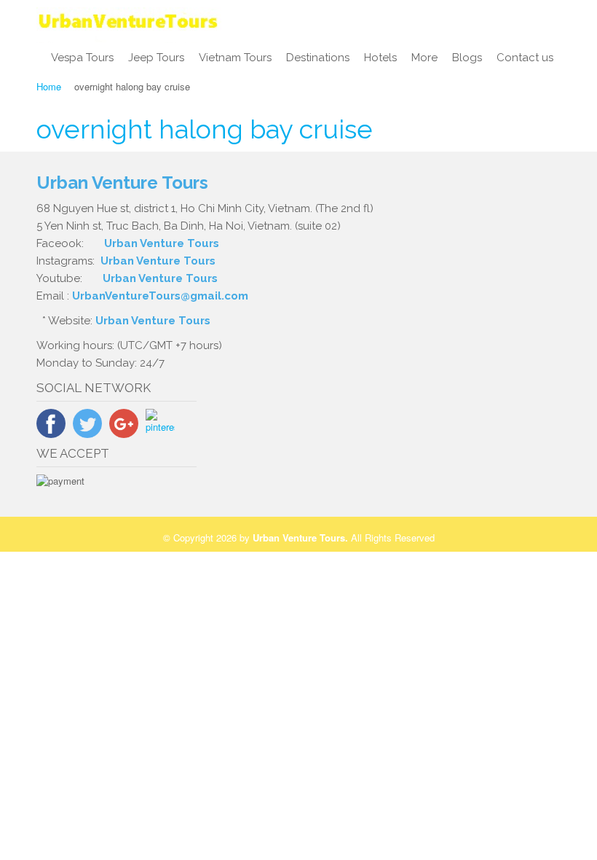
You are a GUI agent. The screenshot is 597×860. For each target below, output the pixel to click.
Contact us (525, 57)
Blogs (467, 57)
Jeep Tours (156, 57)
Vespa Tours (82, 57)
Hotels (380, 57)
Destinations (317, 57)
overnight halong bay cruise (204, 129)
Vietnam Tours (235, 57)
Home (48, 86)
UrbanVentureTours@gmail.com (160, 295)
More (424, 57)
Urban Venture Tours (161, 243)
